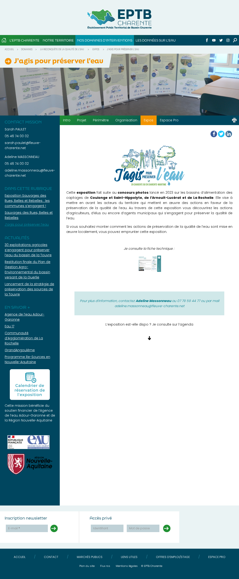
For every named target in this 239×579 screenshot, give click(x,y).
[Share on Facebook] (214, 134)
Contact (51, 557)
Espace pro (216, 557)
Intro (66, 120)
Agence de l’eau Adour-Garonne (29, 413)
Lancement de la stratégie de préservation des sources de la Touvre (29, 289)
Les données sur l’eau (156, 40)
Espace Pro (169, 120)
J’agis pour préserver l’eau (27, 224)
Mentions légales (127, 566)
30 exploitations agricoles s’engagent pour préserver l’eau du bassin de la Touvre (28, 249)
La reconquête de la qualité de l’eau (62, 49)
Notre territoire (58, 40)
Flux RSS (105, 566)
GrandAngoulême (20, 350)
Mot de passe (139, 528)
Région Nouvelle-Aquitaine (30, 420)
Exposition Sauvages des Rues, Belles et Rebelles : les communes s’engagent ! (27, 200)
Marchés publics (89, 557)
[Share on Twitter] (221, 134)
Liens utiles (129, 557)
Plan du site (87, 566)
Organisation (126, 120)
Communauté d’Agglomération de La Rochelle (24, 338)
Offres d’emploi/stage (173, 557)
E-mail (14, 528)
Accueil (9, 49)
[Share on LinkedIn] (228, 134)
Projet (81, 120)
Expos (95, 49)
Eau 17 (9, 326)
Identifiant (100, 528)
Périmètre (101, 120)
